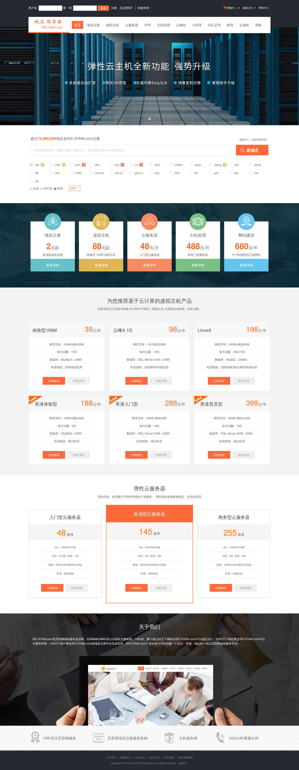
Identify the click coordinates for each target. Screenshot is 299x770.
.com (77, 165)
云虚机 (244, 25)
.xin (36, 181)
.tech (157, 165)
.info (176, 173)
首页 (77, 25)
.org (156, 173)
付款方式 (140, 757)
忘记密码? (126, 8)
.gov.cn (138, 173)
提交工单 (154, 757)
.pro (216, 173)
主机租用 (163, 25)
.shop (197, 165)
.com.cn (99, 173)
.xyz (117, 165)
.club (57, 165)
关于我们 (111, 757)
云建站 (181, 25)
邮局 (230, 25)
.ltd (36, 173)
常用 (60, 188)
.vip (236, 173)
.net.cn (118, 173)
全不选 (48, 188)
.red (56, 173)
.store (257, 165)
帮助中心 (263, 7)
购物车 (232, 8)
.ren (256, 173)
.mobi (77, 173)
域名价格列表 (259, 139)
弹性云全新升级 (149, 76)
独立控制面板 (185, 757)
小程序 (197, 25)
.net (236, 165)
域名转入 (244, 139)
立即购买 (54, 381)
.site (96, 165)
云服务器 (131, 25)
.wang (218, 165)
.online (178, 165)
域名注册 (93, 25)
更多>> (75, 188)
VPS (147, 25)
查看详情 (52, 265)
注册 (114, 8)
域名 (231, 639)
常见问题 (169, 757)
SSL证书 (214, 25)
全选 (36, 188)
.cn (136, 165)
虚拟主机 (112, 25)
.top (37, 165)
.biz (196, 173)
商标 (258, 25)
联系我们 (125, 757)
